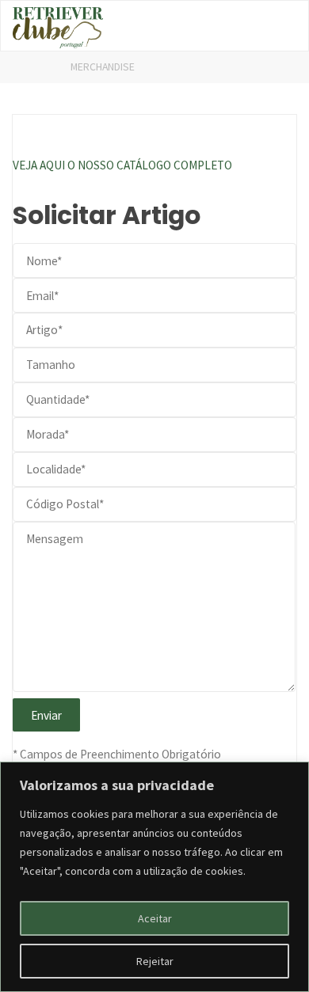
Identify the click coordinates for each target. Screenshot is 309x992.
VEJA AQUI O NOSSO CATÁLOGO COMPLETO (122, 165)
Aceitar (155, 918)
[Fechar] (292, 775)
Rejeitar (155, 961)
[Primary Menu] (279, 26)
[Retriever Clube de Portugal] (58, 26)
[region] (154, 877)
